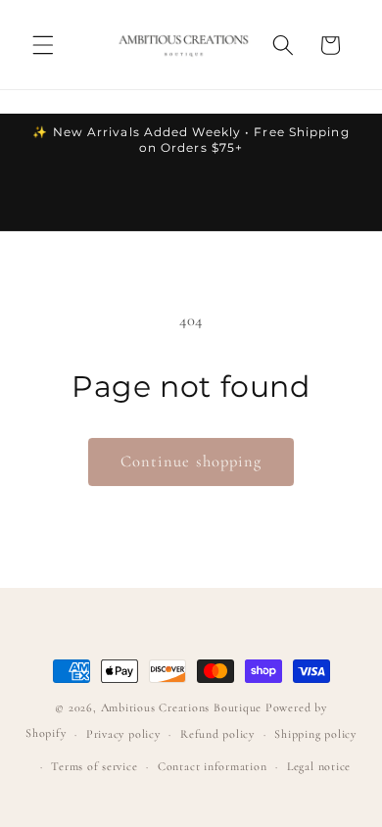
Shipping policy (315, 734)
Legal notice (319, 766)
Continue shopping (191, 461)
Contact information (212, 766)
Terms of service (94, 766)
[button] (43, 45)
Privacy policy (123, 734)
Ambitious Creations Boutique (182, 707)
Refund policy (217, 734)
